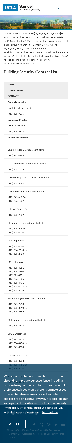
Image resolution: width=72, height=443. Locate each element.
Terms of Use (50, 412)
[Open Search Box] (57, 8)
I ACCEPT (14, 424)
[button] (67, 10)
